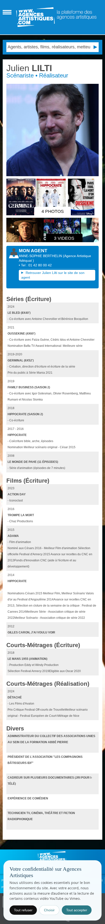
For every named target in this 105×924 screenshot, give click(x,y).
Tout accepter (76, 910)
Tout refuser (23, 910)
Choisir (49, 910)
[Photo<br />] (52, 130)
